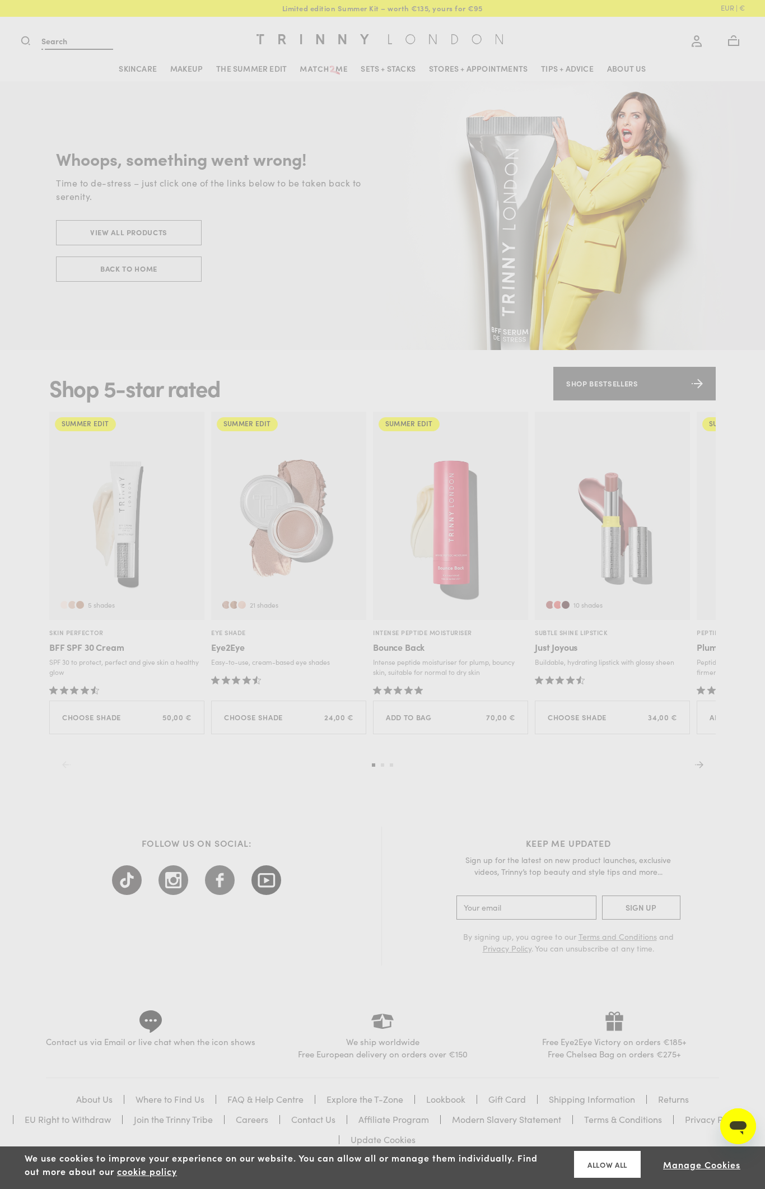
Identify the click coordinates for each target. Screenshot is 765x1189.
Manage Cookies (701, 1164)
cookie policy (147, 1171)
